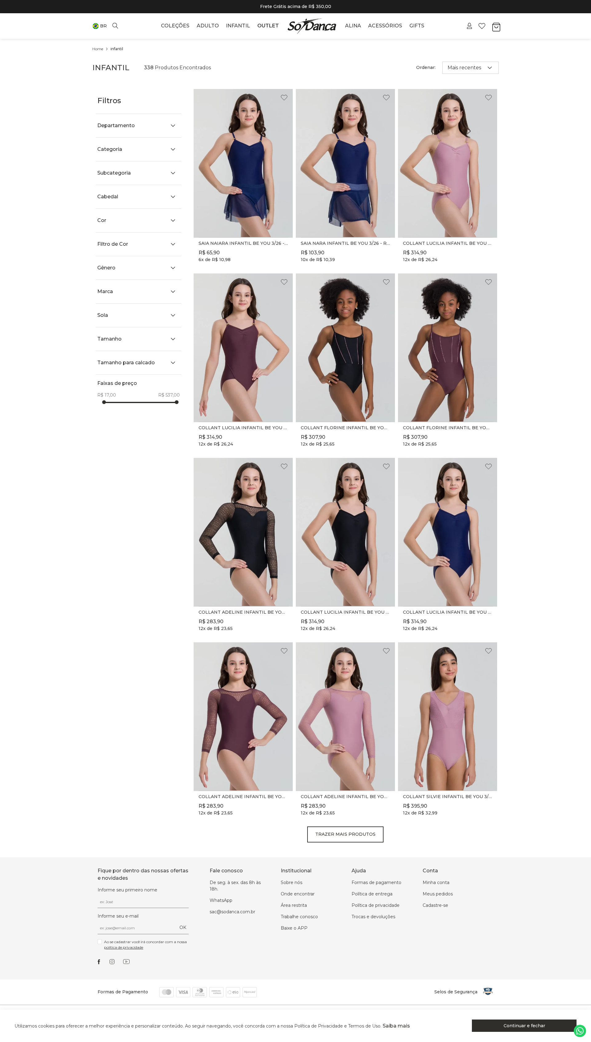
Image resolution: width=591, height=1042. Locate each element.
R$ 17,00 (106, 395)
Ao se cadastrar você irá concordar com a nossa (146, 944)
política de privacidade (123, 947)
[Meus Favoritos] (482, 26)
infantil (117, 48)
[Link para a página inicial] (97, 49)
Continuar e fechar (524, 1025)
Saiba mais (396, 1026)
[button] (99, 26)
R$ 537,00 (169, 395)
